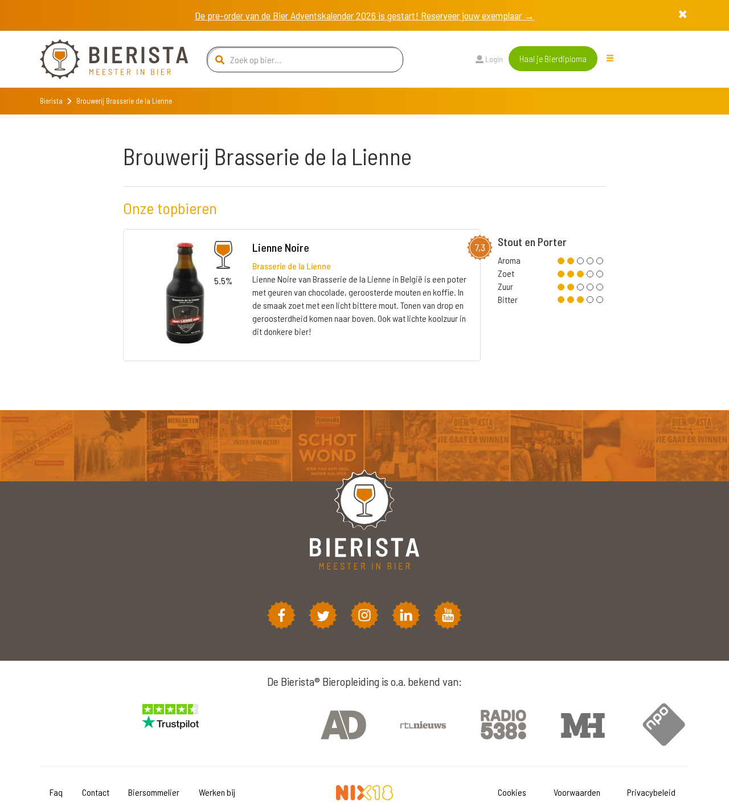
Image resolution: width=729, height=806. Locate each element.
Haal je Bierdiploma (553, 58)
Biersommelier (153, 792)
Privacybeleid (651, 792)
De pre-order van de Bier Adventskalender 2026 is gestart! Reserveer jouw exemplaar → (364, 15)
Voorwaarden (577, 792)
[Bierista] (105, 59)
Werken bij (217, 792)
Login (493, 59)
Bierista (51, 100)
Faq (56, 792)
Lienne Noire (280, 247)
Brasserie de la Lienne (291, 265)
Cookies (512, 792)
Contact (95, 792)
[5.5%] (185, 294)
